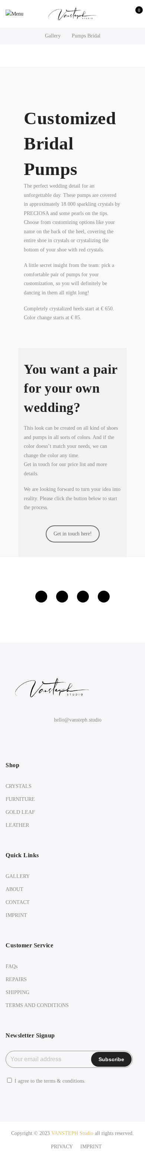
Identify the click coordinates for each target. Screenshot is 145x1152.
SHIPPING (17, 992)
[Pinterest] (88, 736)
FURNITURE (20, 799)
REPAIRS (16, 979)
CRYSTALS (19, 786)
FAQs (11, 966)
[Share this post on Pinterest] (83, 597)
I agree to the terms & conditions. (50, 1081)
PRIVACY (62, 1146)
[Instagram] (73, 736)
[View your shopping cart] (133, 14)
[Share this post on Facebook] (41, 597)
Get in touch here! (73, 534)
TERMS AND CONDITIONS (37, 1005)
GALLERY (18, 876)
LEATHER (17, 825)
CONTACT (18, 902)
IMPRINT (16, 915)
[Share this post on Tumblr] (104, 597)
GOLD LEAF (20, 812)
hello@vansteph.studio (78, 720)
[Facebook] (57, 736)
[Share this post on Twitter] (62, 597)
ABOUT (14, 889)
